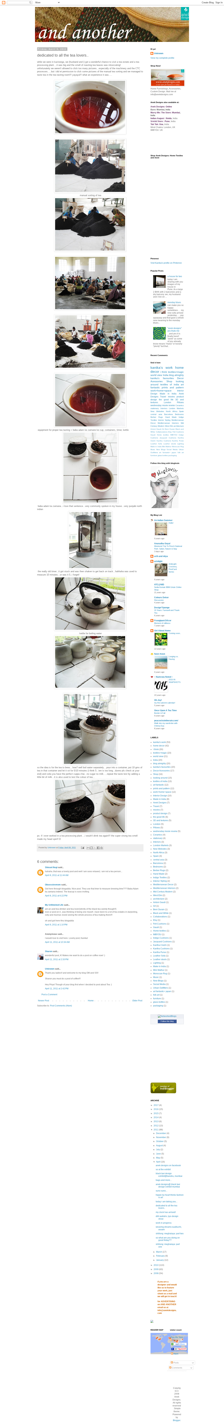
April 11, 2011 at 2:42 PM (56, 988)
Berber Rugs (156, 417)
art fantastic (158, 785)
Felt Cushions (178, 432)
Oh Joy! (158, 700)
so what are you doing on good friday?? (168, 1239)
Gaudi (152, 435)
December (161, 1133)
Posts (176, 1363)
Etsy (170, 432)
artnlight (158, 561)
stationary (154, 408)
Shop (169, 381)
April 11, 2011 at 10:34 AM (57, 942)
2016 (156, 1109)
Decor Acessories (161, 770)
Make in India (156, 446)
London (167, 402)
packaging (172, 455)
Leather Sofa (156, 444)
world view (156, 375)
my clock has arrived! (166, 1212)
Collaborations (161, 432)
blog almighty (176, 375)
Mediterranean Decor (163, 884)
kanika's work (161, 367)
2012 (156, 1125)
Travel (163, 396)
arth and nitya (161, 556)
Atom (175, 1354)
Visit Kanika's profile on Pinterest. (166, 263)
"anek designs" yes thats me (174, 329)
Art (163, 429)
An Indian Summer (163, 520)
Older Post (137, 1000)
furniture (153, 455)
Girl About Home (162, 630)
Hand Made (171, 417)
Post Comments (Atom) (61, 1005)
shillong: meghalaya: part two (170, 1233)
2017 (156, 1105)
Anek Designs (159, 802)
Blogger (176, 1420)
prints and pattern (173, 387)
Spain (181, 411)
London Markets (176, 408)
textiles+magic (176, 371)
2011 (156, 1129)
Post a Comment (49, 994)
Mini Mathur (166, 446)
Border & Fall (159, 713)
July (158, 1149)
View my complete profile (162, 58)
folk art (181, 452)
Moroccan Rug (178, 446)
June (158, 1154)
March (159, 1252)
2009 (156, 1269)
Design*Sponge (162, 607)
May (158, 1158)
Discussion (159, 600)
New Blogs (161, 449)
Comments (176, 1368)
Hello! (171, 523)
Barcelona (168, 414)
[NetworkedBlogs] (167, 1016)
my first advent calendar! (164, 703)
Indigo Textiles (160, 877)
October (160, 1141)
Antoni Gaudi (155, 429)
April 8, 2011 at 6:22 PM (56, 895)
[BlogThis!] (91, 848)
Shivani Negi (51, 867)
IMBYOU (173, 435)
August (159, 1145)
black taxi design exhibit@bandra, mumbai (169, 1174)
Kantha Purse (178, 441)
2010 (156, 1265)
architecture (179, 426)
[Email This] (88, 848)
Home (91, 1000)
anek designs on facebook (168, 1165)
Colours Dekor (161, 597)
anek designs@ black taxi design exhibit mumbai (168, 1185)
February (160, 1256)
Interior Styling (164, 420)
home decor (158, 745)
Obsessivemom (53, 884)
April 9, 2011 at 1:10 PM (56, 924)
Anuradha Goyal (162, 543)
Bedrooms (179, 414)
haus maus (159, 654)
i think (163, 371)
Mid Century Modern (163, 891)
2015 (156, 1113)
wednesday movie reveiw (162, 405)
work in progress (164, 1223)
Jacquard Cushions (168, 438)
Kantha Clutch (160, 945)
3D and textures (160, 820)
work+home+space (161, 390)
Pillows (180, 402)
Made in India (168, 393)
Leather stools (169, 444)
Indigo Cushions (161, 938)
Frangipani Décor (162, 620)
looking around (160, 778)
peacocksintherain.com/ (166, 720)
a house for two (174, 276)
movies (171, 396)
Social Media (172, 449)
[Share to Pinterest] (101, 848)
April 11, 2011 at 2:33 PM (56, 959)
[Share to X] (95, 848)
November (161, 1137)
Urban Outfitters (160, 988)
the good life (166, 399)
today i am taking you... (166, 1201)
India (165, 375)
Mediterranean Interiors (168, 423)
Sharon (48, 951)
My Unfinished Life (54, 905)
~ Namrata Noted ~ (163, 677)
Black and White (161, 913)
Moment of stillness (162, 623)
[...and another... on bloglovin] (164, 507)
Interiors (163, 408)
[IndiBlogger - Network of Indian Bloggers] (163, 1092)
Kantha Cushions (164, 441)
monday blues (174, 302)
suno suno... (161, 1191)
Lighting (180, 444)
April (158, 1162)
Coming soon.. (175, 633)
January (160, 1260)
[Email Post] (82, 847)
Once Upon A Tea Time (165, 710)
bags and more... (164, 1180)
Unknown (49, 969)
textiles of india (169, 384)
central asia (156, 414)
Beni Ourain (170, 429)
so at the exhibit (163, 1169)
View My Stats (176, 1337)
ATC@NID (159, 584)
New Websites (157, 411)
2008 (156, 1273)
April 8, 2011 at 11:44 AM (56, 875)
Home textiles (163, 435)
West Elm (169, 426)
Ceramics (180, 405)
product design (160, 813)
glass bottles (163, 455)
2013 (156, 1121)
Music (152, 449)
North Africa (171, 411)
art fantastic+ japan (167, 452)
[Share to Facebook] (98, 848)
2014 (156, 1117)
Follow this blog (167, 1021)
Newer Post (43, 1000)
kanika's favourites (162, 378)
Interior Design (160, 795)
